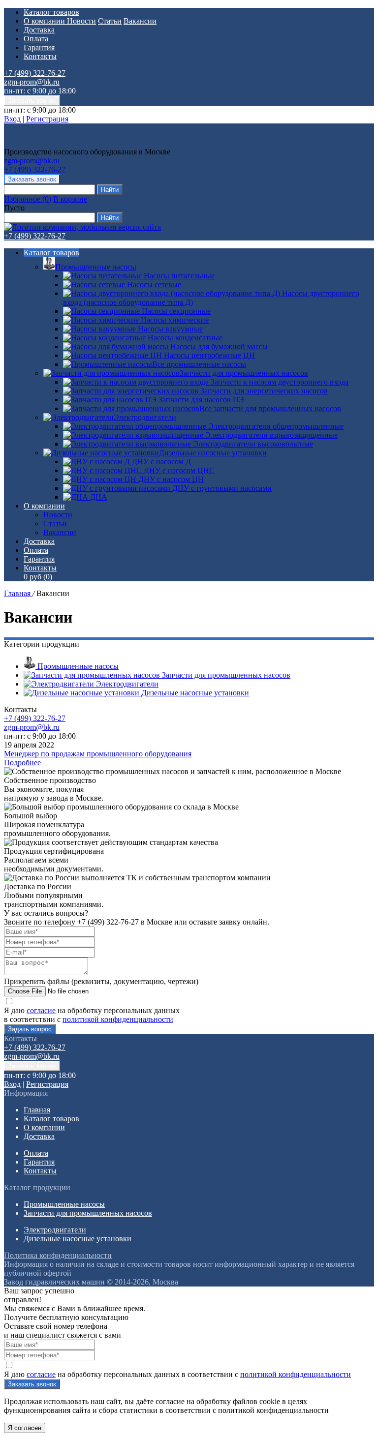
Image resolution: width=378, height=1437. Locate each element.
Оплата (36, 38)
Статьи (110, 21)
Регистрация (47, 119)
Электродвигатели (145, 417)
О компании (45, 21)
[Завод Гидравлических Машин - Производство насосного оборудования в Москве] (67, 143)
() (27, 199)
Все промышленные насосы (199, 364)
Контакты (40, 56)
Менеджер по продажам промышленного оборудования (97, 753)
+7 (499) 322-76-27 (34, 73)
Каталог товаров (51, 12)
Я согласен (24, 1428)
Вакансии (140, 21)
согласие (41, 1010)
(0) (38, 576)
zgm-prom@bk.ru (32, 82)
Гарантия (39, 47)
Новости (81, 21)
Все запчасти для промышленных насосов (270, 408)
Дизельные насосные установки (213, 453)
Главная (18, 593)
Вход (12, 119)
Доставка (39, 30)
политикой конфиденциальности (118, 1019)
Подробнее (22, 762)
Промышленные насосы (95, 267)
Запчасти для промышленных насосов (244, 373)
